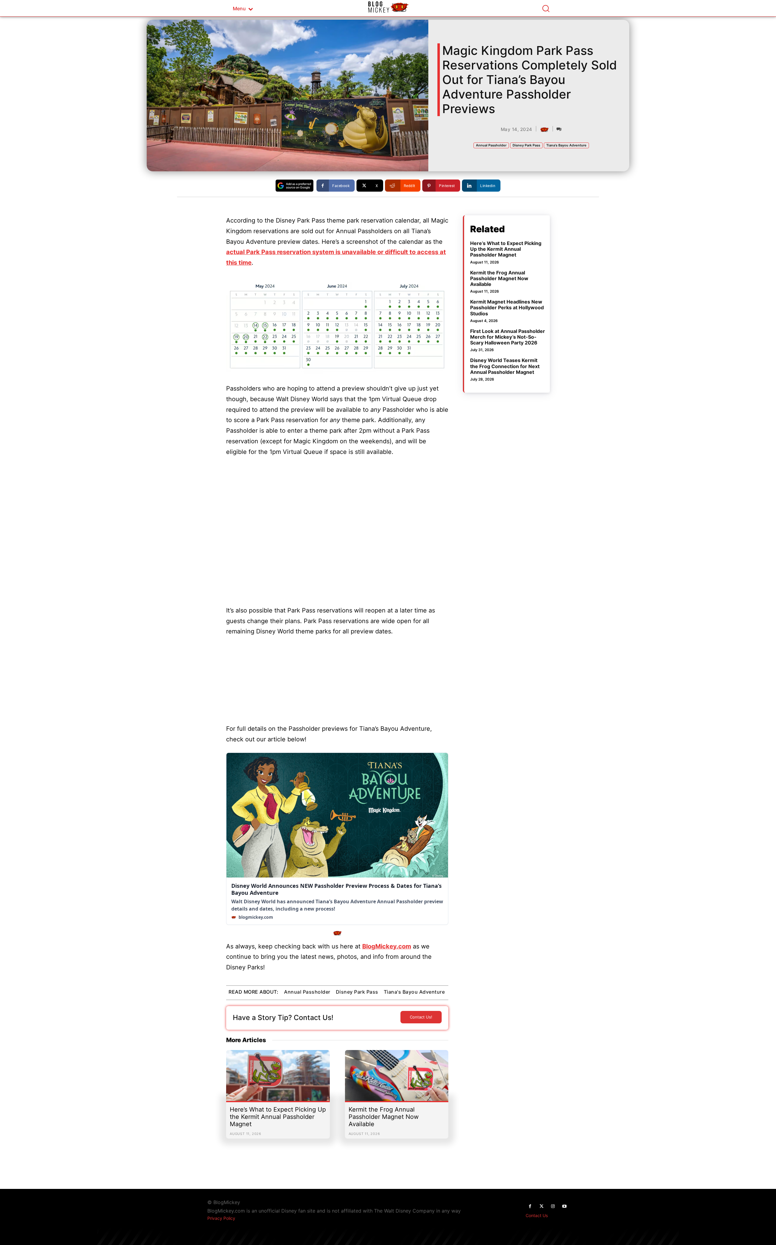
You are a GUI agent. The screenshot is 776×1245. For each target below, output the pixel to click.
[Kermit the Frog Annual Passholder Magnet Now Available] (397, 1078)
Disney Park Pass (526, 145)
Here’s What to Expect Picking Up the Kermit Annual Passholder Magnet (278, 1117)
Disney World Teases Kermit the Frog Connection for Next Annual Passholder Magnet (505, 366)
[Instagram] (553, 1206)
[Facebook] (530, 1206)
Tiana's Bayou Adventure (566, 145)
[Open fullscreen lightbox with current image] (337, 325)
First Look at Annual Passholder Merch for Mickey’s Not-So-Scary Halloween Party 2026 (507, 337)
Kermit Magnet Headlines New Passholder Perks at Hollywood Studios (507, 307)
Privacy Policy (221, 1218)
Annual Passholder (491, 145)
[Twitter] (541, 1206)
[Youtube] (564, 1206)
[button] (546, 8)
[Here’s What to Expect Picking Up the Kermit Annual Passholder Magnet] (278, 1078)
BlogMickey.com (386, 946)
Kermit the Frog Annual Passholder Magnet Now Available (384, 1117)
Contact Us (537, 1215)
